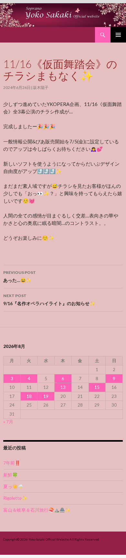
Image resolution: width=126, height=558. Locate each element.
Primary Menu (118, 35)
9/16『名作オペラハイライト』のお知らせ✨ (49, 299)
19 (45, 396)
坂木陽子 (40, 87)
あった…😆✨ (19, 276)
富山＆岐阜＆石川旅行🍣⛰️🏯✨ (36, 510)
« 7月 (8, 421)
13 (63, 387)
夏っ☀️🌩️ (13, 486)
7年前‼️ (11, 463)
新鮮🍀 (10, 474)
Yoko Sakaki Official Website (48, 539)
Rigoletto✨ (15, 498)
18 (29, 396)
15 (97, 387)
